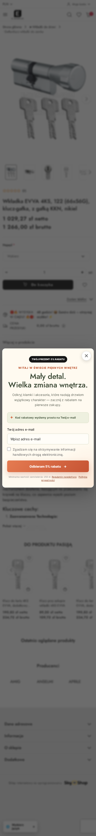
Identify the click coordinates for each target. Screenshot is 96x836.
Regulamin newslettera (64, 476)
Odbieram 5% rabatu (48, 466)
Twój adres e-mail (20, 429)
